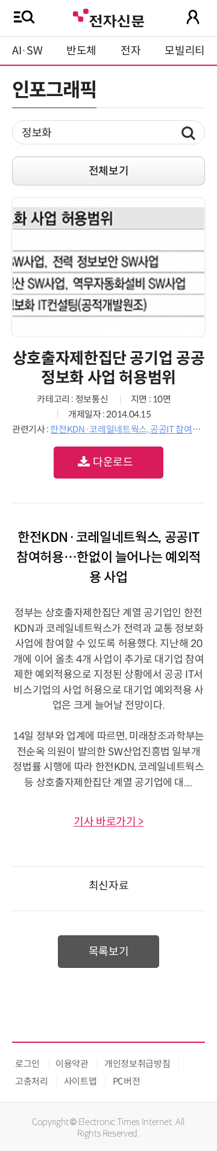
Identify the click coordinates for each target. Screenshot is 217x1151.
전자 (130, 50)
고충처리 (31, 1081)
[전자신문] (108, 16)
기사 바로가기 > (108, 821)
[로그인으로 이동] (193, 17)
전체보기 (109, 171)
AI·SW (27, 50)
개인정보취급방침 (137, 1063)
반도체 (81, 50)
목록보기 (109, 951)
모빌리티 (185, 50)
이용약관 (72, 1063)
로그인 (27, 1063)
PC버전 (126, 1081)
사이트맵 (80, 1081)
